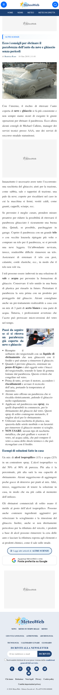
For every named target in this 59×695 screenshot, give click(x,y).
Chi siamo (9, 679)
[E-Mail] (28, 673)
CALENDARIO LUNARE (30, 643)
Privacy (38, 679)
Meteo (31, 12)
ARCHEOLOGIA (46, 636)
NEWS (13, 629)
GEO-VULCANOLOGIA (15, 636)
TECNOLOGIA (13, 643)
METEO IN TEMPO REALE (28, 629)
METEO (44, 629)
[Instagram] (20, 669)
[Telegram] (36, 669)
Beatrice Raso (10, 56)
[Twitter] (28, 669)
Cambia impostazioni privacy (29, 684)
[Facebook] (12, 669)
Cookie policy (48, 679)
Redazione (19, 679)
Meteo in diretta (46, 12)
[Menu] (4, 5)
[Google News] (45, 669)
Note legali (29, 679)
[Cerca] (55, 5)
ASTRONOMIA (32, 636)
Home (10, 12)
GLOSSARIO (47, 643)
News (20, 12)
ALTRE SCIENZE (12, 36)
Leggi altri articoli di (31, 550)
